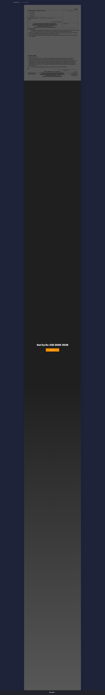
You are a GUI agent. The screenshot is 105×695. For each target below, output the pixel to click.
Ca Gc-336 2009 (25, 2)
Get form (52, 350)
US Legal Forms (16, 2)
